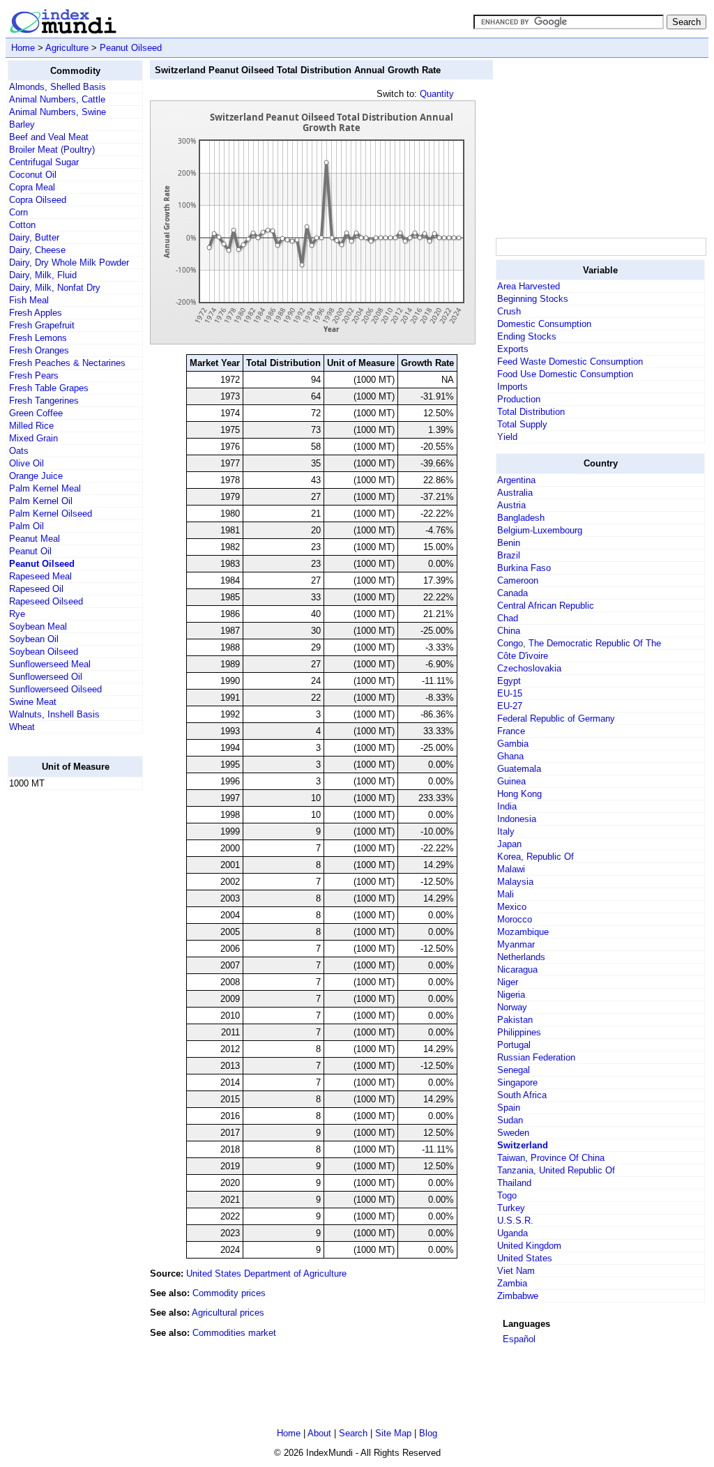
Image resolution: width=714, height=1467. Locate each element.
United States (524, 1258)
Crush (509, 311)
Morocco (514, 919)
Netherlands (521, 957)
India (507, 806)
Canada (512, 593)
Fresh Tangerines (44, 400)
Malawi (511, 869)
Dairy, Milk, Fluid (43, 275)
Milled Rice (31, 425)
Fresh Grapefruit (42, 325)
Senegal (513, 1070)
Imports (512, 386)
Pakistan (515, 1019)
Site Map (393, 1433)
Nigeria (511, 994)
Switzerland (522, 1145)
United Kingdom (529, 1245)
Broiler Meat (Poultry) (52, 149)
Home (23, 48)
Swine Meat (32, 702)
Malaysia (515, 881)
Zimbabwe (517, 1296)
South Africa (522, 1095)
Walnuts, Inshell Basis (54, 714)
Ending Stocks (526, 336)
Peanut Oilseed (131, 48)
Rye (17, 614)
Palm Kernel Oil (41, 501)
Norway (512, 1007)
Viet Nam (516, 1270)
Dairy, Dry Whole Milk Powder (69, 262)
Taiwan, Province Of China (551, 1158)
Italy (506, 831)
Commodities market (234, 1333)
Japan (509, 844)
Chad (507, 618)
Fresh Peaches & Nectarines (67, 363)
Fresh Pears (34, 375)
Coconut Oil (32, 174)
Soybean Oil (34, 639)
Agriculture (67, 48)
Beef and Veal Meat (49, 137)
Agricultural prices (228, 1312)
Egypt (509, 681)
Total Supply (522, 424)
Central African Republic (545, 605)
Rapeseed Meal (40, 576)
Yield (507, 437)
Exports (513, 349)
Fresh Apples (35, 312)
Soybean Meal (38, 626)
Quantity (437, 94)
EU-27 (509, 706)
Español (519, 1339)
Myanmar (516, 944)
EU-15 (509, 693)
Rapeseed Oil (36, 589)
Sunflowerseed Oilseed (55, 689)
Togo (507, 1195)
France (511, 731)
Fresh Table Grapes (49, 388)
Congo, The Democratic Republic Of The (579, 643)
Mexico (511, 907)
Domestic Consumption (544, 324)
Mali (505, 894)
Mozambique (523, 932)
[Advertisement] (63, 1010)
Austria (511, 505)
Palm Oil (26, 526)
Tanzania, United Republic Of (556, 1170)
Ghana (510, 756)
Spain (508, 1107)
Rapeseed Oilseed (46, 601)
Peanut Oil (30, 551)
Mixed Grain (33, 438)
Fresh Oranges (39, 350)
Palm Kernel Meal (45, 488)
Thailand (514, 1183)
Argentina (516, 480)
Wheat (22, 727)
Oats (19, 451)
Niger (507, 982)
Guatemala (519, 768)
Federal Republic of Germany (556, 718)
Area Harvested (528, 286)
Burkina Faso (524, 568)
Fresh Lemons (38, 338)
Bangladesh (521, 517)
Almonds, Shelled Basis (57, 87)
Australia (515, 492)
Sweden (513, 1132)
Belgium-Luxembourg (539, 530)
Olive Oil (26, 463)
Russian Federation (536, 1057)
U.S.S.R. (515, 1220)
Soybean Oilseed (43, 651)
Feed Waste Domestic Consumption (570, 361)
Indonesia (516, 819)
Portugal (514, 1045)
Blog (428, 1433)
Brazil (508, 555)
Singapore (517, 1082)
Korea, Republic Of (535, 856)
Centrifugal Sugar (44, 162)
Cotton (22, 225)
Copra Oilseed (37, 200)
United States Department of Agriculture (266, 1273)
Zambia (512, 1283)
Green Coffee (36, 413)
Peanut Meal (34, 538)
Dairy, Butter (34, 237)
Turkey (511, 1208)
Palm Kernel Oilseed (50, 513)
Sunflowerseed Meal (50, 664)
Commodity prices (229, 1293)
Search (353, 1433)
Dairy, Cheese (37, 250)
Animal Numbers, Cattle (57, 99)
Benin (508, 543)
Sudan (510, 1120)
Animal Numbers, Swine (57, 112)
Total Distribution (531, 411)
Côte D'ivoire (522, 656)
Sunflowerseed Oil (45, 676)
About (319, 1433)
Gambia (513, 743)
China (508, 630)
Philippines (519, 1032)
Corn (18, 212)
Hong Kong (519, 794)
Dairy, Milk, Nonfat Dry (54, 287)
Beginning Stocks (532, 299)
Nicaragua (517, 969)
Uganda (512, 1233)
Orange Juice (36, 476)
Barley (22, 124)
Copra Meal (32, 187)
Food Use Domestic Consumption (565, 374)
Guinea (511, 781)
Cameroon (517, 580)
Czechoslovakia (529, 668)
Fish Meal (29, 300)
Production (518, 399)
